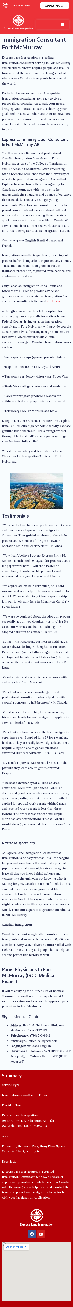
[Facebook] (32, 1234)
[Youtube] (41, 1234)
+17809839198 (38, 1126)
